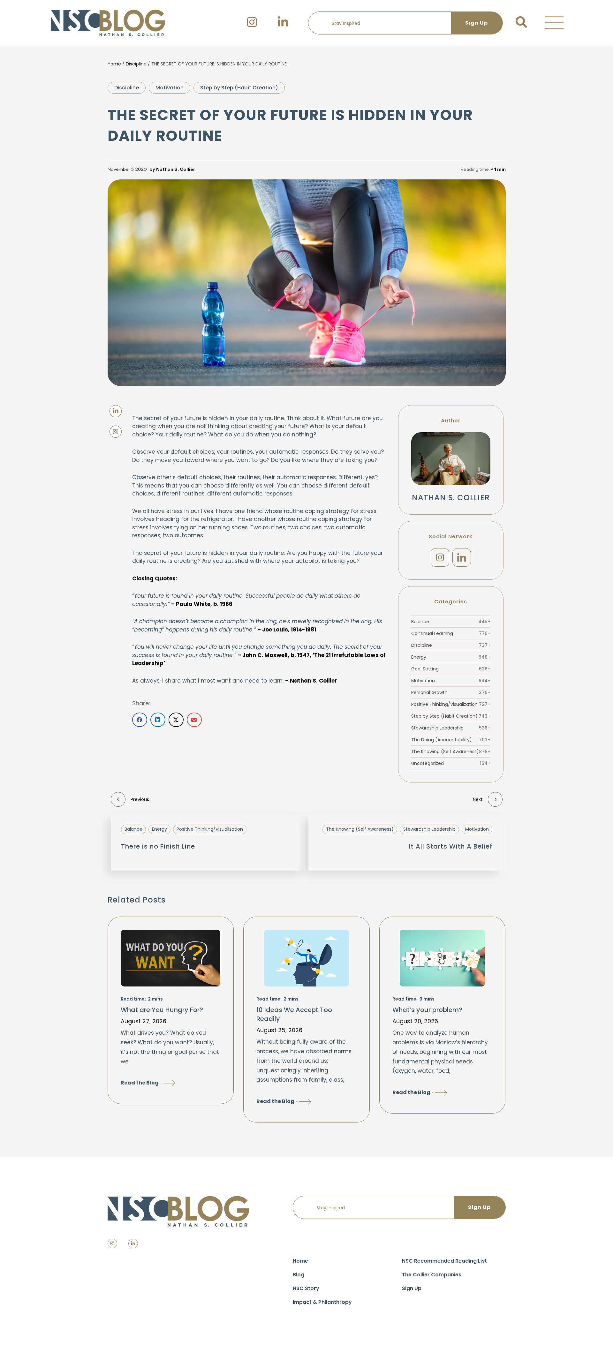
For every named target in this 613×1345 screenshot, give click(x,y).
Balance (450, 621)
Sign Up (411, 1288)
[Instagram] (440, 557)
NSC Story (306, 1288)
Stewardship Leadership (450, 728)
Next (478, 799)
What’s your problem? (427, 1009)
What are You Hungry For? (162, 1009)
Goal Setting (450, 669)
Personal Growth (450, 692)
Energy (450, 657)
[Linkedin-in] (133, 1243)
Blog (298, 1274)
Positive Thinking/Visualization (450, 704)
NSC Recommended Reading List (444, 1261)
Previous (140, 799)
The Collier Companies (431, 1274)
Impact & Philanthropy (322, 1302)
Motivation (169, 87)
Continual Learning (450, 633)
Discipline (136, 64)
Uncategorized (450, 763)
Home (114, 64)
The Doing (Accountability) (450, 740)
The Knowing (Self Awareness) (450, 751)
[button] (554, 23)
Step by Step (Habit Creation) (239, 87)
